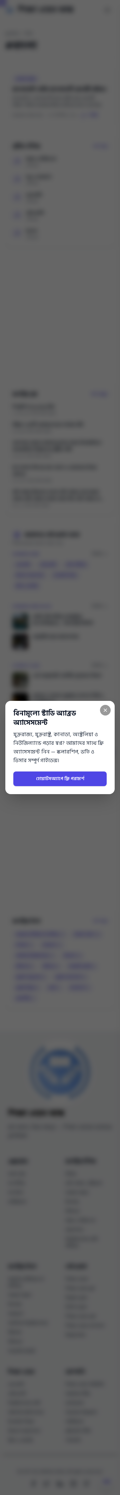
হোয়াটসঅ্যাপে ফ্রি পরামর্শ (60, 778)
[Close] (105, 710)
